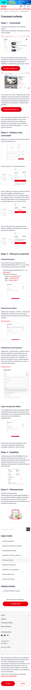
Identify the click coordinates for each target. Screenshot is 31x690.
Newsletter (4, 643)
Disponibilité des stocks (9, 550)
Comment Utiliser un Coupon (11, 591)
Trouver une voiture (9, 68)
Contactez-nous (15, 604)
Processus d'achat (14, 11)
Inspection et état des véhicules (11, 555)
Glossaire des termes (8, 579)
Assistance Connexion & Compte (11, 546)
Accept (8, 683)
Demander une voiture (10, 109)
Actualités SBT (4, 641)
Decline (23, 683)
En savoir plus (15, 276)
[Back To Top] (27, 681)
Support (6, 11)
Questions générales (8, 541)
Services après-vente (8, 574)
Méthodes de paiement (9, 565)
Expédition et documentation (10, 569)
